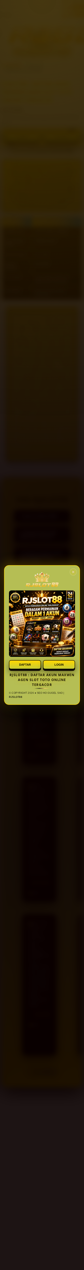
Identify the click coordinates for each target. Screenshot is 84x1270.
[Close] (73, 571)
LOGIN (59, 664)
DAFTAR (25, 664)
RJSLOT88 (15, 697)
